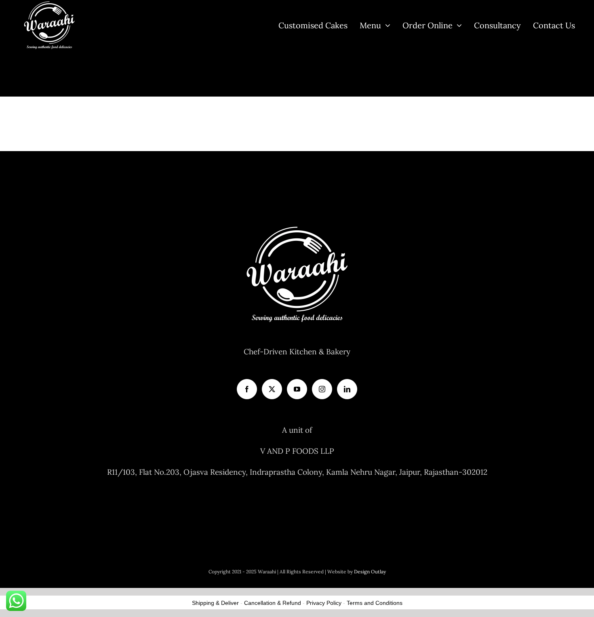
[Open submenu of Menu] (385, 25)
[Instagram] (322, 389)
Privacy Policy (323, 603)
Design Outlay (370, 572)
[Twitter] (272, 389)
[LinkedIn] (347, 389)
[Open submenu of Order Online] (457, 25)
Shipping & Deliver (215, 603)
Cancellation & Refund (272, 603)
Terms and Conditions (374, 603)
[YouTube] (297, 389)
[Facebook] (247, 389)
